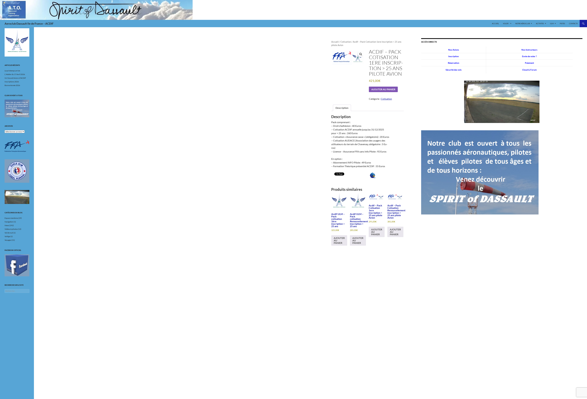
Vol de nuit (9, 233)
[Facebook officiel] (17, 265)
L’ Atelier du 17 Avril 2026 (15, 74)
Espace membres (11, 218)
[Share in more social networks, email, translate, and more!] (373, 175)
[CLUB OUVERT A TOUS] (17, 108)
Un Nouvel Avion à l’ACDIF (15, 78)
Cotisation (345, 41)
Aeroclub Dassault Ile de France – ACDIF (29, 23)
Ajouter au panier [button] (339, 240)
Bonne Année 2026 (12, 85)
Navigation (9, 222)
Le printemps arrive (12, 71)
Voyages (8, 240)
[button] (361, 54)
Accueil (495, 23)
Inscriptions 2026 (12, 82)
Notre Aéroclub (522, 23)
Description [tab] (342, 107)
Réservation (453, 63)
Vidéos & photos (11, 229)
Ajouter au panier (383, 89)
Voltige (7, 236)
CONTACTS (573, 23)
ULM (552, 23)
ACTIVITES (540, 23)
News (7, 225)
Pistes (562, 23)
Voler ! (506, 23)
